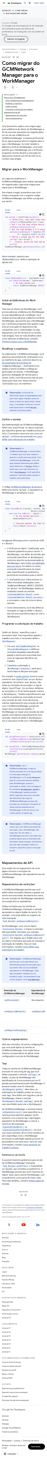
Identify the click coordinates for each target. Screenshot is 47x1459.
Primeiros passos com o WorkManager (19, 342)
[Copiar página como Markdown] (13, 87)
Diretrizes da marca (31, 1441)
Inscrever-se (37, 1446)
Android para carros (10, 1314)
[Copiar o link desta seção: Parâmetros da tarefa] (27, 1155)
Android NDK (7, 1378)
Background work (16, 13)
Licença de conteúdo (34, 1207)
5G (3, 1291)
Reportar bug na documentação (15, 1392)
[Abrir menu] (4, 3)
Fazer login (39, 3)
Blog (4, 1257)
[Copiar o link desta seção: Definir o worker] (23, 419)
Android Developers (9, 49)
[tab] (7, 210)
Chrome (5, 1420)
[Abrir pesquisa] (24, 2)
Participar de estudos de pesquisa (15, 1400)
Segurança (6, 1245)
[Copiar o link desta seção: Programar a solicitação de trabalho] (4, 627)
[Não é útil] (17, 57)
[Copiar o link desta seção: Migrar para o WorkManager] (4, 173)
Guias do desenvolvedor (11, 1366)
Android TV (6, 1318)
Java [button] (18, 210)
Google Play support (10, 1396)
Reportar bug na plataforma (13, 1388)
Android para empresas (11, 1242)
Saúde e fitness (8, 1280)
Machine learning (9, 1276)
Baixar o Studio (8, 1374)
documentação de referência (15, 363)
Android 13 (6, 1344)
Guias (23, 52)
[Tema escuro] (40, 214)
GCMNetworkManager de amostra (26, 487)
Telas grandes (7, 1302)
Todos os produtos (10, 1432)
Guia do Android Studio (11, 1362)
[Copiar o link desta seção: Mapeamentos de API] (35, 863)
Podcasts (5, 1261)
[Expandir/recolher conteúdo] (17, 94)
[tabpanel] (23, 232)
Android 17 (6, 1328)
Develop (6, 10)
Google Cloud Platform (11, 1428)
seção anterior (22, 676)
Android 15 (6, 1336)
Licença (17, 1441)
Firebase (5, 1424)
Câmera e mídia (8, 1284)
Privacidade (6, 1287)
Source (5, 1249)
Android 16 (6, 1332)
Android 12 (6, 1348)
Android (5, 1238)
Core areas (21, 10)
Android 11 (6, 1352)
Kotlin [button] (7, 210)
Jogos (4, 1272)
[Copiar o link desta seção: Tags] (9, 1063)
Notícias (5, 1253)
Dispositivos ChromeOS (11, 1310)
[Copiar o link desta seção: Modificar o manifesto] (30, 349)
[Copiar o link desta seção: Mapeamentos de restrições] (37, 884)
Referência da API (9, 1370)
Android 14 (6, 1340)
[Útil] (14, 57)
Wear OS (5, 1306)
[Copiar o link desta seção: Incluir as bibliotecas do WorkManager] (14, 304)
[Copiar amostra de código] (43, 214)
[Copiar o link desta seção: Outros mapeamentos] (30, 1039)
